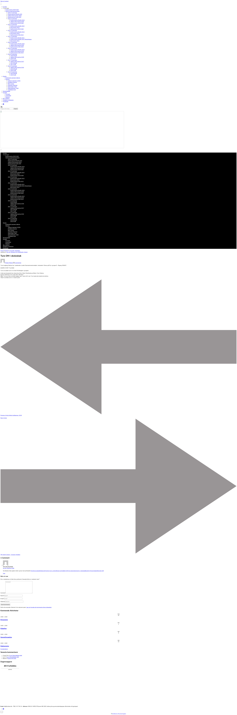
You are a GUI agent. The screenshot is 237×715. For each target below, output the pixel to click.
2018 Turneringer (12, 54)
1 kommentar (17, 263)
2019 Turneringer (12, 48)
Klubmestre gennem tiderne (12, 78)
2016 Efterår (13, 69)
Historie (7, 79)
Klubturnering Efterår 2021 (17, 38)
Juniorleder (8, 95)
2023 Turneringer (12, 24)
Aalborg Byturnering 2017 (17, 61)
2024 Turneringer (12, 18)
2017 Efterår (13, 63)
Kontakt (5, 92)
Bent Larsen (11, 84)
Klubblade (5, 101)
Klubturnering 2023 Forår (17, 29)
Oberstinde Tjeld (12, 86)
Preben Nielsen (9, 263)
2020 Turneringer (12, 42)
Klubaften (3, 628)
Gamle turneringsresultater (12, 11)
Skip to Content (4, 1)
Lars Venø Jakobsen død (16, 655)
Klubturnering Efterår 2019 (17, 49)
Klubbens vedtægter (8, 100)
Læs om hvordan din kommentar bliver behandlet (38, 607)
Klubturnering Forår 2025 (14, 17)
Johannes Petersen (12, 85)
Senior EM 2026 (12, 658)
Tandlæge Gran (12, 89)
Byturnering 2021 (15, 41)
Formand (7, 94)
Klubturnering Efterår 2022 (17, 32)
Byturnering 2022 (15, 33)
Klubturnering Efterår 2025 (15, 14)
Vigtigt (26, 252)
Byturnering (4, 620)
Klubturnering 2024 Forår (17, 23)
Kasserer (7, 97)
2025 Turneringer (12, 12)
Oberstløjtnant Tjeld (13, 88)
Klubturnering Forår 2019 (17, 52)
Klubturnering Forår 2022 (17, 35)
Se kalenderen (4, 649)
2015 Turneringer (12, 72)
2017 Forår (13, 64)
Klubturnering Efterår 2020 (17, 44)
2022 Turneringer (12, 30)
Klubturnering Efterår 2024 (17, 20)
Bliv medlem (6, 98)
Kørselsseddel (6, 91)
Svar (4, 573)
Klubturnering (4, 646)
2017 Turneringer (12, 60)
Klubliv (5, 76)
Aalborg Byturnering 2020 (17, 45)
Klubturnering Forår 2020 (17, 47)
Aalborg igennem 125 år (14, 81)
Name (2, 595)
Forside (5, 7)
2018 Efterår (13, 55)
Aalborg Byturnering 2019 (17, 51)
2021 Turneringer (12, 36)
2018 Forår (13, 58)
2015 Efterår (13, 73)
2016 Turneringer (12, 66)
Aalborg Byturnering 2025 (14, 15)
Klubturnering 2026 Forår (12, 9)
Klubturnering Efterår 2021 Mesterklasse (21, 39)
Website (2, 601)
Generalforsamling (6, 637)
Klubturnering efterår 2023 (17, 26)
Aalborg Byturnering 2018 (17, 57)
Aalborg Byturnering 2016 (17, 67)
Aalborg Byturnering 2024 (17, 21)
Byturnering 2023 (15, 27)
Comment (2, 593)
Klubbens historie (12, 82)
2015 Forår (13, 75)
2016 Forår (13, 70)
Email (2, 598)
